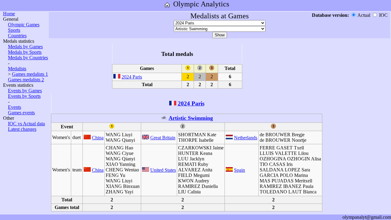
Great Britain (162, 137)
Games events (21, 112)
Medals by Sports (25, 52)
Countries (17, 35)
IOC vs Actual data (26, 123)
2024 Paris (132, 76)
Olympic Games (23, 24)
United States (163, 170)
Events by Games (25, 90)
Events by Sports (24, 96)
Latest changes (22, 129)
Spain (239, 170)
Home (9, 13)
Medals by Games (25, 46)
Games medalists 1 (30, 74)
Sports (14, 30)
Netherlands (245, 137)
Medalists (17, 68)
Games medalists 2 (26, 79)
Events (14, 107)
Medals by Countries (28, 57)
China (98, 137)
